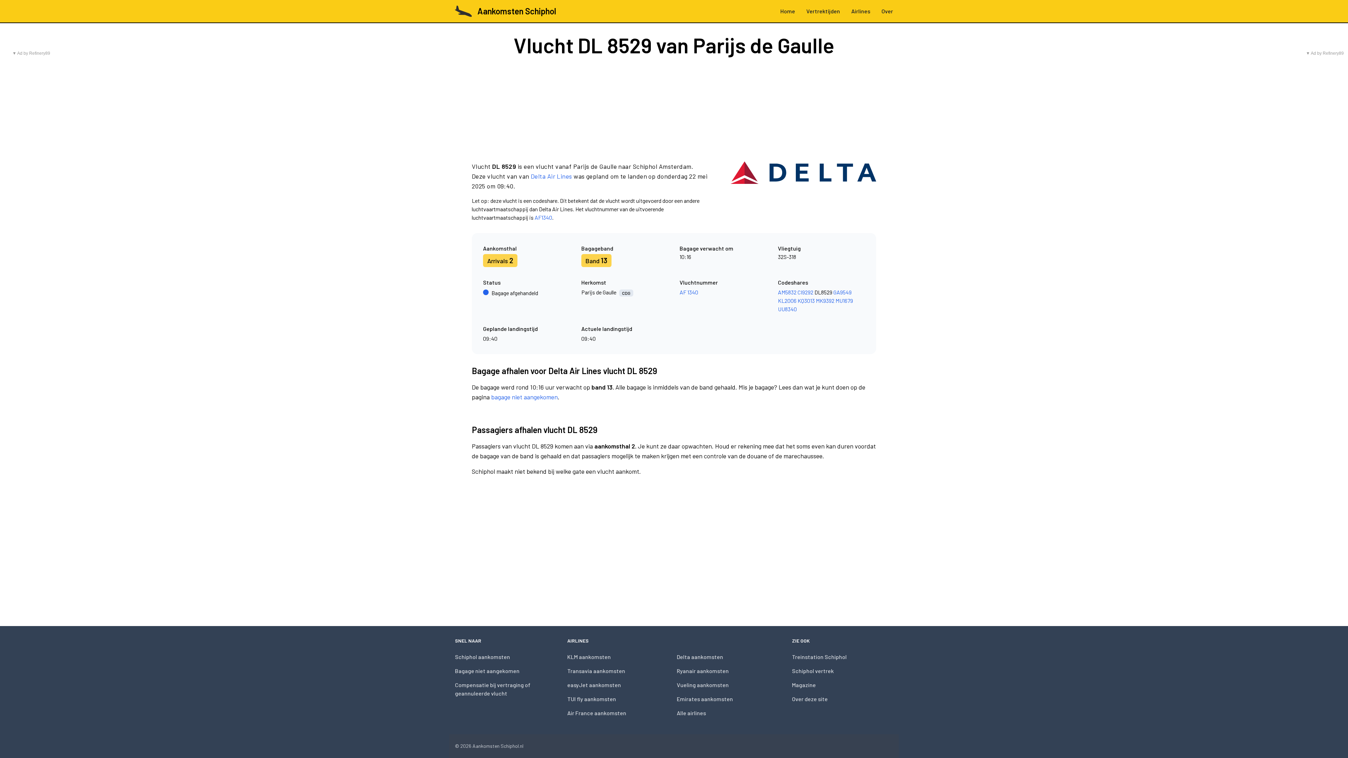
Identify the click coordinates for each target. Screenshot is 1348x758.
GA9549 (842, 292)
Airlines (860, 11)
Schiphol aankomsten (482, 656)
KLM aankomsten (589, 656)
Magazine (804, 684)
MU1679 (844, 300)
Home (787, 11)
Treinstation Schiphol (819, 656)
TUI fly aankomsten (591, 699)
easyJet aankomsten (594, 684)
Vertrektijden (823, 11)
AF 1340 (689, 292)
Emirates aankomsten (705, 699)
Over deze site (810, 699)
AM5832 (787, 292)
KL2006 (787, 300)
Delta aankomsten (700, 656)
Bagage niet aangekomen (487, 670)
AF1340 (543, 217)
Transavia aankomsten (596, 670)
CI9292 (805, 292)
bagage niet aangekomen (524, 397)
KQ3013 (806, 300)
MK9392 (825, 300)
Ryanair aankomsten (703, 670)
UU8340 (787, 309)
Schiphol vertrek (813, 670)
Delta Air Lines (551, 176)
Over (887, 11)
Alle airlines (691, 713)
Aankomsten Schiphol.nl (498, 746)
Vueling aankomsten (703, 684)
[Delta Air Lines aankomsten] (803, 191)
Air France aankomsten (596, 713)
